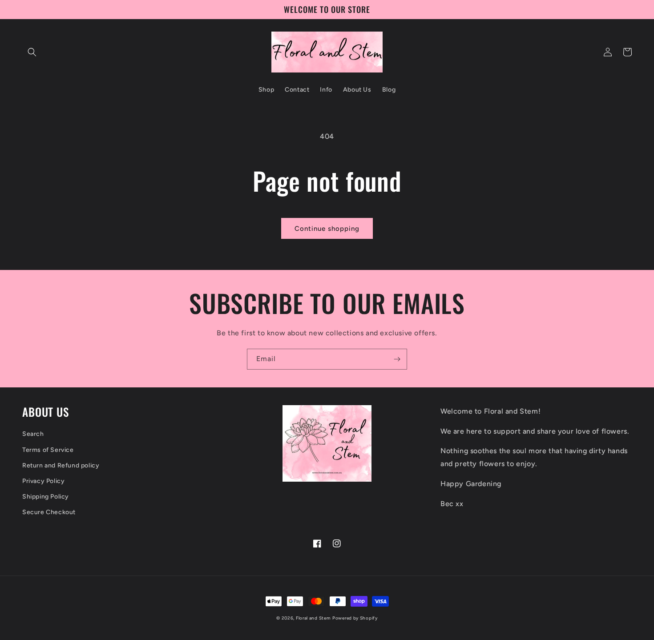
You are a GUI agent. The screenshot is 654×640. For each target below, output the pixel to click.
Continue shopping (327, 229)
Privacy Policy (43, 481)
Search (33, 434)
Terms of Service (48, 450)
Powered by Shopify (355, 618)
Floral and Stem (313, 618)
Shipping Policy (45, 496)
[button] (32, 52)
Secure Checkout (49, 512)
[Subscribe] (397, 359)
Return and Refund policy (60, 465)
